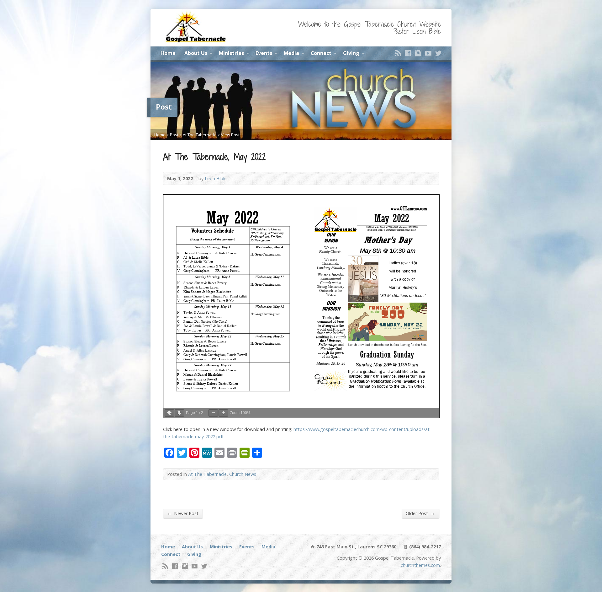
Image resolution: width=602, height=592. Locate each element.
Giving (351, 53)
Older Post (420, 513)
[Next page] (179, 413)
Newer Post (182, 513)
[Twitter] (438, 53)
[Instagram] (418, 53)
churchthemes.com (420, 565)
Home (168, 53)
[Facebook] (408, 53)
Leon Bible (216, 178)
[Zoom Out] (213, 413)
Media (291, 53)
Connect (321, 53)
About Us (195, 53)
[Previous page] (169, 413)
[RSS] (398, 53)
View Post (230, 134)
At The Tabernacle (200, 134)
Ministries (231, 53)
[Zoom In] (223, 413)
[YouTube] (428, 53)
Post (174, 134)
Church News (242, 474)
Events (264, 53)
